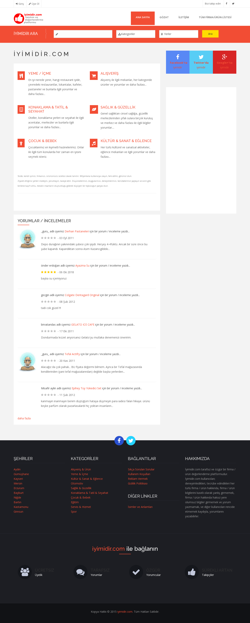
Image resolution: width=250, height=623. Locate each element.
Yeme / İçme (39, 73)
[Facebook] (226, 3)
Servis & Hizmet (81, 507)
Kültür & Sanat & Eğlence (126, 141)
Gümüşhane (21, 474)
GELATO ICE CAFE (82, 324)
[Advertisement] (201, 149)
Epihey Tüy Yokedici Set (86, 388)
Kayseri (18, 479)
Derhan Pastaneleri (77, 231)
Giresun (18, 511)
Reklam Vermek (138, 479)
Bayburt (19, 493)
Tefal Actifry (72, 354)
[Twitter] (233, 3)
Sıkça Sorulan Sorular (141, 469)
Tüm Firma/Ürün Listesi (215, 17)
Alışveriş (110, 73)
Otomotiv (77, 483)
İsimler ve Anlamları (140, 507)
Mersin (18, 483)
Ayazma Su (82, 265)
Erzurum (19, 488)
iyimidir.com (124, 611)
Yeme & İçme (79, 474)
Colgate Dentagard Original (82, 295)
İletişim (184, 17)
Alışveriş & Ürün (81, 469)
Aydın (17, 469)
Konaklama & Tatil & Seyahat (89, 493)
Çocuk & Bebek (42, 141)
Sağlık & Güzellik (118, 107)
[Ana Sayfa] (28, 18)
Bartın (17, 502)
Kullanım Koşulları (139, 474)
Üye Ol (35, 3)
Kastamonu (21, 507)
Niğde (17, 497)
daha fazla (24, 418)
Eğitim (75, 502)
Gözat (164, 17)
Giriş (21, 3)
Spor (74, 511)
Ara (210, 34)
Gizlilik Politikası (137, 483)
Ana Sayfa (143, 17)
